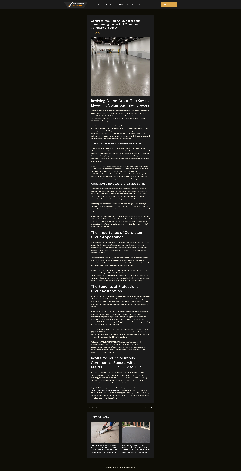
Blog (139, 4)
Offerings (119, 4)
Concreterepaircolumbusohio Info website (105, 390)
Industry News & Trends (98, 452)
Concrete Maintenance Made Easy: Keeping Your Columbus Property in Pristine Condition (104, 447)
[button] (142, 4)
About (108, 4)
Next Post (149, 407)
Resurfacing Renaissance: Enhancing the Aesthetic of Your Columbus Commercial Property (136, 447)
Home (100, 4)
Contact (130, 4)
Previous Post (93, 407)
